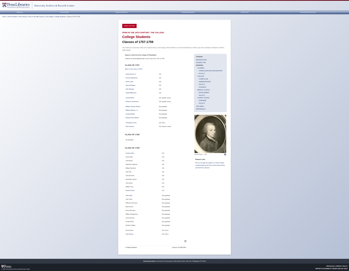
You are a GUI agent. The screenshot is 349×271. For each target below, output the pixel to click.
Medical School (203, 90)
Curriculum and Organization (210, 71)
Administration (205, 81)
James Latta (129, 81)
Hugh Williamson (131, 93)
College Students (60, 16)
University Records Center (308, 12)
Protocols (330, 266)
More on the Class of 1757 (133, 69)
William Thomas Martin (133, 106)
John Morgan (130, 89)
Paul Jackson (130, 126)
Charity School (203, 98)
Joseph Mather (130, 114)
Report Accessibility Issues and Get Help (331, 268)
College (200, 76)
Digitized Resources (122, 12)
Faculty (202, 73)
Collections (19, 12)
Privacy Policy (342, 266)
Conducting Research (187, 12)
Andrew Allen (130, 153)
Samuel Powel (130, 190)
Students (202, 87)
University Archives (149, 261)
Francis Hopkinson (132, 78)
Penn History (23, 16)
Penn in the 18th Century (36, 16)
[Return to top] (185, 241)
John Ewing (129, 234)
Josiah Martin (130, 98)
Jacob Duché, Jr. (131, 74)
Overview (202, 100)
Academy (200, 68)
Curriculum (203, 79)
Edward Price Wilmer (132, 117)
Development (204, 92)
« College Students (131, 247)
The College (49, 16)
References (200, 109)
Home (4, 16)
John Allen (129, 195)
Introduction (201, 60)
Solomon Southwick (132, 101)
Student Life (201, 62)
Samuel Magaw (130, 85)
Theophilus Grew (131, 122)
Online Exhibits (64, 12)
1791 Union (200, 106)
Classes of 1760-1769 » (179, 247)
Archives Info (245, 12)
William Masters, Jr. (132, 110)
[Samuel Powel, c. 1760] (210, 134)
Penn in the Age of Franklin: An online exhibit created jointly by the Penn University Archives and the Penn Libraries (210, 165)
